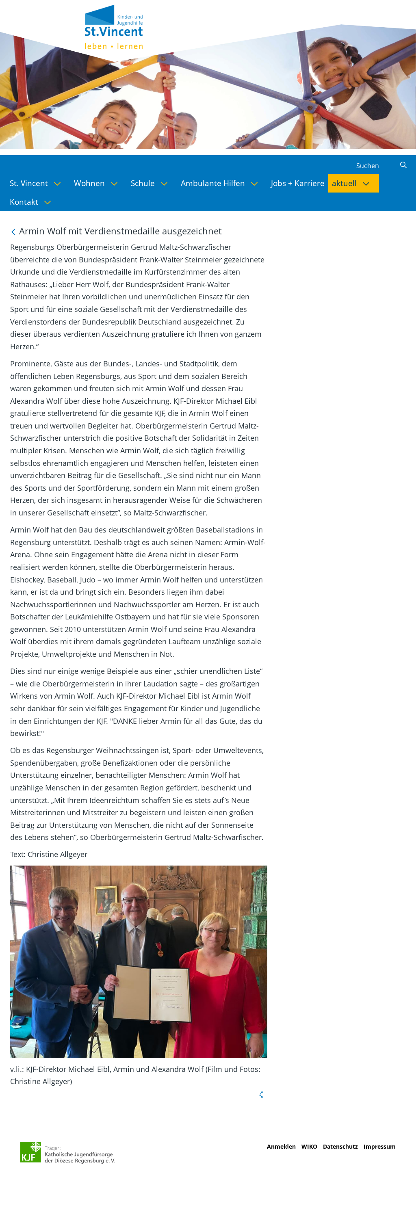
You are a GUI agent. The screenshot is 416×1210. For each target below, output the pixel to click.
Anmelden (281, 1146)
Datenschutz (340, 1146)
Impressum (380, 1146)
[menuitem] (38, 183)
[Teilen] (260, 1094)
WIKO (309, 1146)
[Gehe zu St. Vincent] (123, 26)
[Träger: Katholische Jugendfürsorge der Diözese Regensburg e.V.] (67, 1153)
